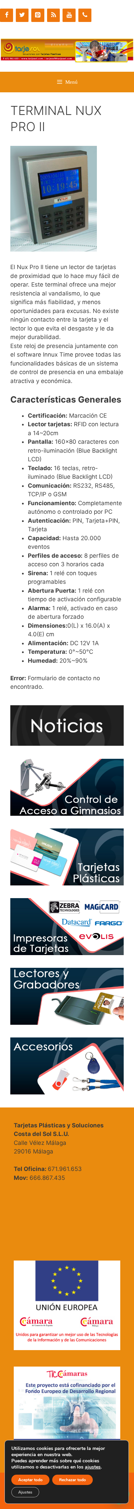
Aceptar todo (30, 1480)
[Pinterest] (37, 15)
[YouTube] (69, 15)
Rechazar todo (72, 1480)
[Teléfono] (84, 15)
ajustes (93, 1467)
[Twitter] (22, 15)
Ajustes (25, 1492)
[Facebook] (6, 15)
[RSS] (53, 15)
